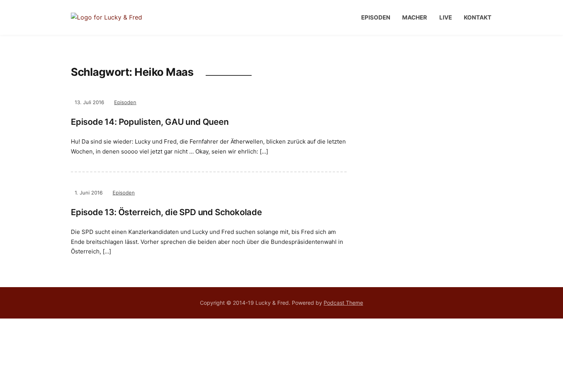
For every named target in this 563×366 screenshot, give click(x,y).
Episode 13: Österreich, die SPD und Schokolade (166, 212)
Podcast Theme (343, 302)
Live (445, 17)
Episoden (375, 17)
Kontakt (477, 17)
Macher (414, 17)
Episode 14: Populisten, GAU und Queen (150, 122)
